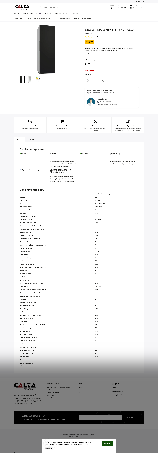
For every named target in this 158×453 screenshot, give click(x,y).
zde (86, 444)
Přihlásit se (129, 417)
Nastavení (48, 448)
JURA (80, 387)
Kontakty (50, 398)
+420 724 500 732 (105, 102)
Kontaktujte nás (140, 1)
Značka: (88, 33)
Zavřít (135, 87)
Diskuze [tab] (31, 139)
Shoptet (75, 437)
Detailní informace (91, 54)
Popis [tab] (19, 139)
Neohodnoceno (98, 37)
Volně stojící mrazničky (102, 194)
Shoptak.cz (86, 437)
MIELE (80, 392)
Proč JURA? (50, 395)
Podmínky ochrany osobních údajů (58, 387)
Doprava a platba (53, 392)
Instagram (121, 395)
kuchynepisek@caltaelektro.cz (108, 104)
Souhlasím (107, 443)
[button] (15, 79)
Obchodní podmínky (53, 390)
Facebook (117, 395)
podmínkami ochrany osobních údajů (53, 419)
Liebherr (81, 390)
